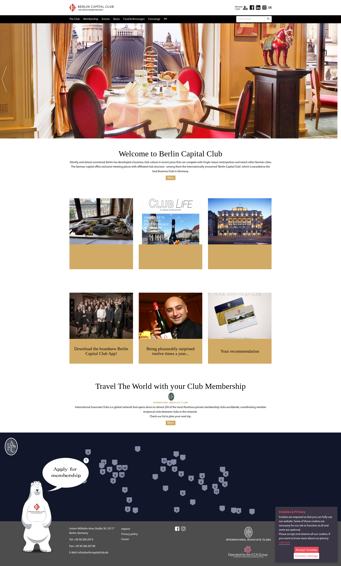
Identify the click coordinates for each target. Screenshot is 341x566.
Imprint (125, 529)
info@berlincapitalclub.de (93, 552)
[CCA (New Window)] (248, 553)
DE (270, 7)
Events (106, 19)
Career (125, 539)
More (170, 177)
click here (284, 542)
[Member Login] (245, 8)
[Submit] (268, 19)
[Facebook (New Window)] (252, 7)
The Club (74, 19)
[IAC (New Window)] (248, 533)
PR (165, 19)
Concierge (154, 19)
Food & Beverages (134, 19)
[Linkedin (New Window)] (258, 7)
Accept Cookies (306, 550)
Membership (90, 19)
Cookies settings (306, 556)
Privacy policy (129, 534)
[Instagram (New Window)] (264, 7)
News (116, 19)
